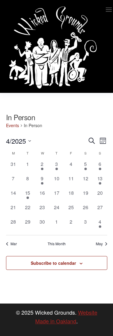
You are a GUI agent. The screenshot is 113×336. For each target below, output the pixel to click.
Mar (14, 243)
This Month (57, 243)
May (99, 243)
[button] (109, 9)
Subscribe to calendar (53, 263)
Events (12, 125)
